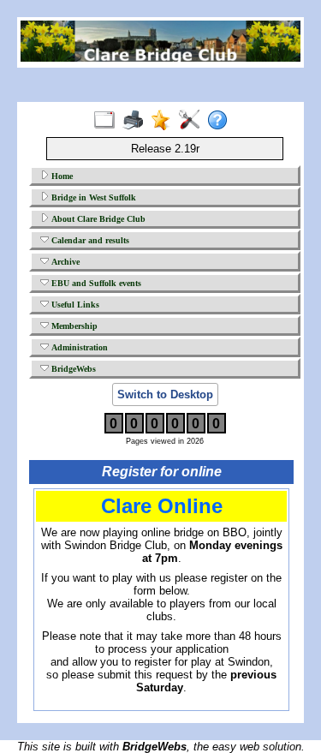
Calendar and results (89, 240)
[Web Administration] (193, 121)
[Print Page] (136, 121)
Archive (64, 261)
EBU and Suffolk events (95, 283)
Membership (73, 326)
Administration (78, 347)
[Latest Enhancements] (165, 121)
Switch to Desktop (165, 394)
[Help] (221, 121)
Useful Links (74, 304)
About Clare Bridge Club (97, 219)
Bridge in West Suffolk (92, 197)
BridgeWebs (72, 369)
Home (61, 176)
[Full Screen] (108, 121)
